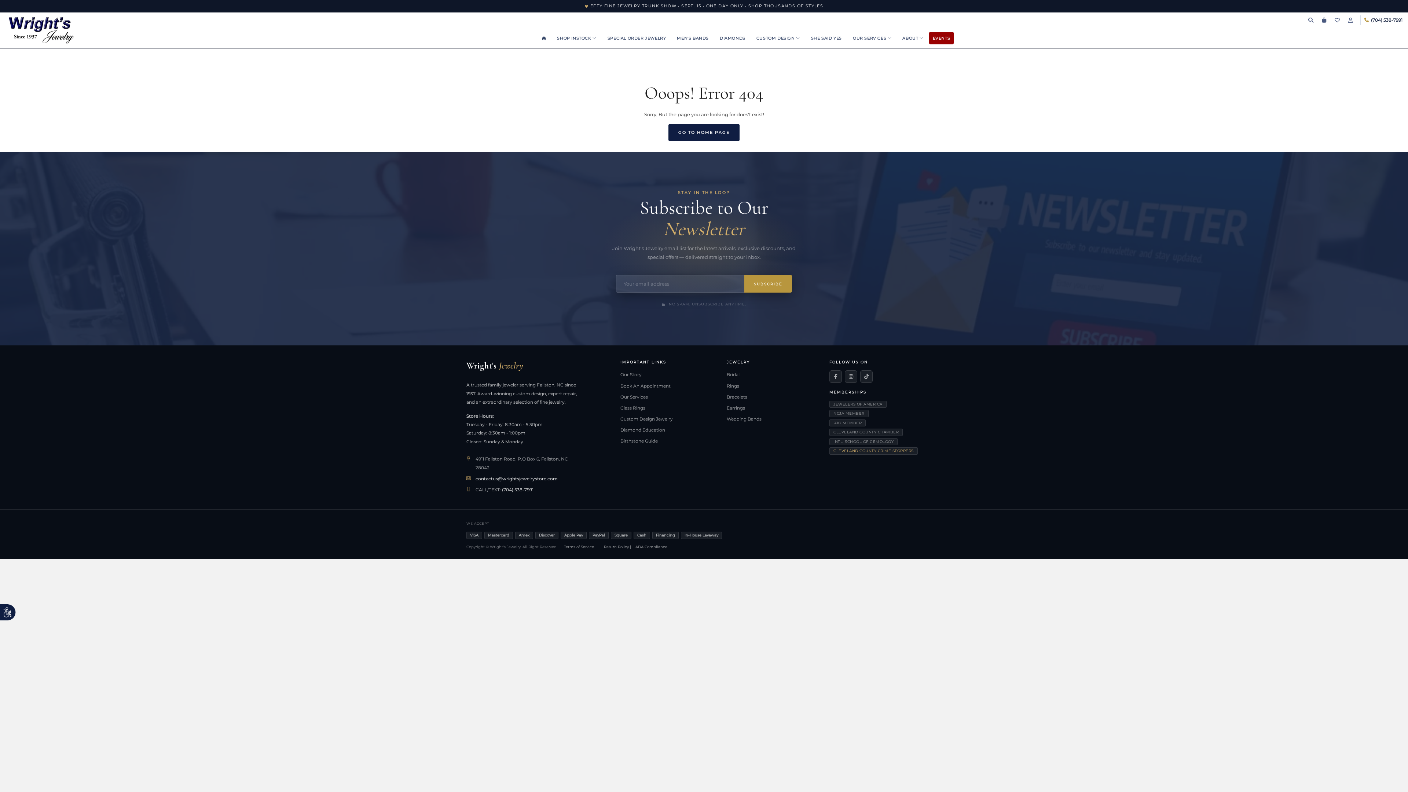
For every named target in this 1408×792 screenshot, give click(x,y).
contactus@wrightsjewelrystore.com (517, 478)
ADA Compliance (651, 546)
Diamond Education (642, 430)
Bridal (733, 374)
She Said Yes (826, 38)
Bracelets (737, 397)
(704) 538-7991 (518, 489)
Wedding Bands (744, 419)
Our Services (870, 38)
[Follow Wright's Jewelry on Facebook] (835, 376)
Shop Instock (575, 38)
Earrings (736, 408)
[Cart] (1324, 20)
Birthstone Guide (639, 441)
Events (941, 38)
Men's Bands (693, 38)
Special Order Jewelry (637, 38)
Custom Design (776, 38)
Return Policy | (617, 546)
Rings (733, 386)
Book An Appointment (645, 386)
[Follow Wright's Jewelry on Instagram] (851, 376)
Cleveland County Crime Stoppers (873, 451)
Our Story (631, 374)
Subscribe (768, 284)
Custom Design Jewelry (646, 419)
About (911, 38)
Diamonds (732, 38)
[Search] (1311, 20)
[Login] (1350, 20)
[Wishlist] (1337, 20)
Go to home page (704, 132)
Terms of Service (579, 546)
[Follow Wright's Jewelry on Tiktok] (866, 376)
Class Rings (632, 408)
